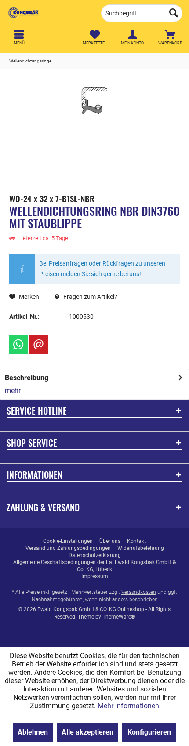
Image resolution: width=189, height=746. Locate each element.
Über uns (109, 541)
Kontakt (136, 541)
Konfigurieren (149, 732)
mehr (13, 390)
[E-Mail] (38, 344)
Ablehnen (33, 732)
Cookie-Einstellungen (68, 541)
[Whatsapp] (18, 344)
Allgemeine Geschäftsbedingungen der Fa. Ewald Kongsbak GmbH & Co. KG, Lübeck (94, 565)
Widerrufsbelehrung (140, 548)
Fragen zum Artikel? (89, 296)
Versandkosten (138, 592)
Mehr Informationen (128, 706)
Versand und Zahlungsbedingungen (68, 548)
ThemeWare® (118, 617)
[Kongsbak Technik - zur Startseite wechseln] (47, 13)
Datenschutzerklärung (95, 555)
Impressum (94, 576)
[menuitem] (170, 37)
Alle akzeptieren (87, 732)
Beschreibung (26, 378)
